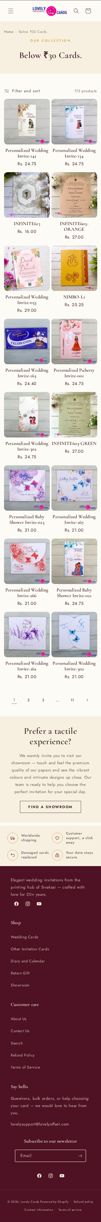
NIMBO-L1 (74, 297)
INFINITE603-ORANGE (74, 226)
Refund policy (83, 1202)
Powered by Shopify (54, 1201)
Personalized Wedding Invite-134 (74, 153)
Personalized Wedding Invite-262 (26, 666)
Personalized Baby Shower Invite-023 (26, 519)
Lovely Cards (30, 1201)
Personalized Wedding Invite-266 (26, 592)
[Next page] (87, 700)
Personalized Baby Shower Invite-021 (74, 592)
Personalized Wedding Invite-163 (26, 373)
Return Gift (20, 973)
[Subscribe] (80, 1156)
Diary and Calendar (28, 961)
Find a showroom (50, 806)
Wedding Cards (25, 937)
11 (72, 700)
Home (8, 31)
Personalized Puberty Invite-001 (74, 373)
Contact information (39, 1210)
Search (17, 1043)
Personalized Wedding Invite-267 (74, 519)
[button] (11, 11)
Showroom (20, 985)
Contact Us (20, 1030)
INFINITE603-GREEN (74, 443)
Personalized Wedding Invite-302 (26, 446)
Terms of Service (25, 1067)
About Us (19, 1018)
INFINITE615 (27, 223)
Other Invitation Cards (30, 949)
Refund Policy (23, 1055)
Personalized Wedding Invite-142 (26, 153)
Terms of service (70, 1210)
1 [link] (14, 700)
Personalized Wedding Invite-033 (26, 299)
